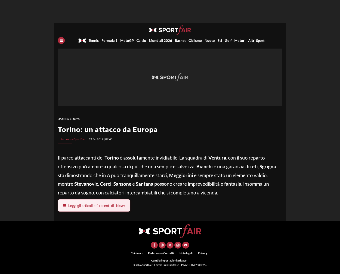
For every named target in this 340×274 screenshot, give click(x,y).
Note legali (185, 253)
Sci (220, 40)
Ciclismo (195, 40)
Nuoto (210, 40)
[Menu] (61, 40)
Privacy (202, 253)
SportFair (64, 118)
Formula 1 (109, 40)
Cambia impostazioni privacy (168, 260)
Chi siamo (136, 253)
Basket (180, 40)
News (76, 118)
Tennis (94, 40)
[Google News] (177, 245)
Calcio (141, 40)
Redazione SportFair (73, 139)
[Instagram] (162, 245)
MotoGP (127, 40)
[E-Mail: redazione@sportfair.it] (185, 245)
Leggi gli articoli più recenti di (96, 205)
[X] (170, 245)
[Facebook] (154, 245)
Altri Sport (256, 40)
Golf (228, 40)
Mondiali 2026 (160, 40)
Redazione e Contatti (161, 253)
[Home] (82, 40)
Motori (239, 40)
